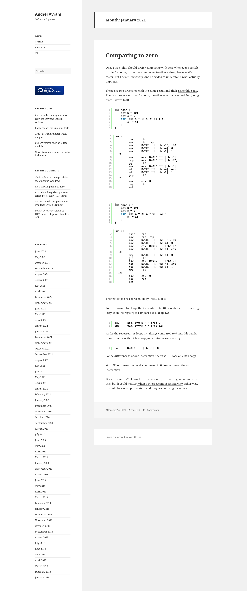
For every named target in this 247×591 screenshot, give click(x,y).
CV (36, 53)
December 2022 (43, 297)
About (38, 35)
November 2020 (43, 411)
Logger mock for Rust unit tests (52, 128)
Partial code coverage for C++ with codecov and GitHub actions (51, 119)
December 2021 (43, 337)
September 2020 (44, 423)
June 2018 (40, 548)
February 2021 (43, 394)
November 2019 (43, 468)
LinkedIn (40, 47)
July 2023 (40, 285)
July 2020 (40, 434)
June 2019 (40, 480)
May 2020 (40, 445)
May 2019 (40, 485)
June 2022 (40, 308)
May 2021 (40, 377)
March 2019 (41, 497)
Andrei (39, 192)
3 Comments (152, 410)
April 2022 (40, 320)
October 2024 (42, 262)
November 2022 (43, 302)
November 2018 (43, 520)
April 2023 (40, 291)
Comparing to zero (54, 186)
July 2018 (40, 543)
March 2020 (41, 457)
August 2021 (41, 360)
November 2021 (43, 342)
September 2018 (44, 531)
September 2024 (44, 268)
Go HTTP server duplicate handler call (52, 214)
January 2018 (42, 577)
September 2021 (44, 354)
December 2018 (43, 514)
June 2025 (40, 251)
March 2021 (41, 388)
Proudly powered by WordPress (123, 437)
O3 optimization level (127, 365)
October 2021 (42, 348)
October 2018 (42, 526)
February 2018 (43, 571)
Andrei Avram (48, 14)
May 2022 (40, 314)
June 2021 (40, 371)
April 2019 (40, 491)
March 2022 (41, 325)
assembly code (187, 91)
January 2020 (42, 463)
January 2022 (42, 331)
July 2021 (40, 365)
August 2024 (41, 274)
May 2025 (40, 257)
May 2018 (40, 554)
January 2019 (42, 508)
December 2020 (43, 405)
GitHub (39, 41)
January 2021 (42, 400)
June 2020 (40, 440)
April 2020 (40, 451)
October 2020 (42, 417)
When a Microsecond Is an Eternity (160, 384)
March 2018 (41, 566)
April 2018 (40, 560)
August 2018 (41, 537)
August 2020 (41, 428)
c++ (138, 410)
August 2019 (41, 474)
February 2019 (43, 503)
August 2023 (41, 280)
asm (133, 410)
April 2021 (40, 383)
